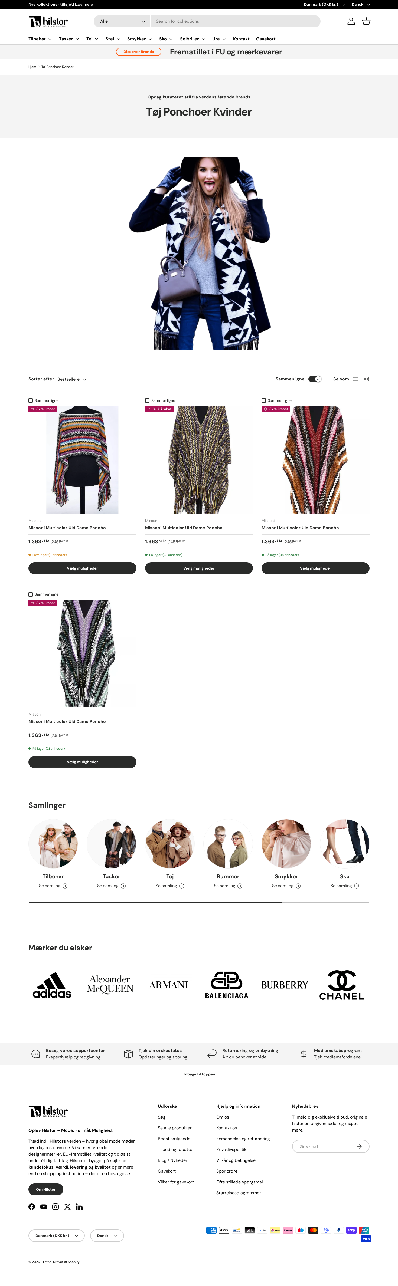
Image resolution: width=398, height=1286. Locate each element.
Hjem (32, 66)
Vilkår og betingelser (236, 1160)
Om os (222, 1117)
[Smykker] (286, 843)
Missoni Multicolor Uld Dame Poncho (67, 528)
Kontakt (241, 39)
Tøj (89, 39)
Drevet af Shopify (66, 1262)
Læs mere (84, 4)
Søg (161, 1117)
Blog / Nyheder (172, 1160)
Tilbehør (37, 39)
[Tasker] (111, 843)
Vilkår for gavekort (176, 1182)
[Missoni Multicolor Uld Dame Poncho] (82, 460)
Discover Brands (138, 51)
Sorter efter (41, 379)
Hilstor (46, 1262)
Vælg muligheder (82, 568)
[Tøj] (169, 843)
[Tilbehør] (53, 843)
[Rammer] (228, 843)
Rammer (228, 876)
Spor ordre (226, 1171)
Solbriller (189, 39)
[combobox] (207, 21)
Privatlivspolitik (231, 1149)
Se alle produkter (175, 1128)
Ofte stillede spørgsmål (239, 1182)
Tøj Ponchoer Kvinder (57, 66)
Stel (110, 39)
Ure (216, 39)
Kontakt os (226, 1128)
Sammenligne (290, 379)
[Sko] (344, 843)
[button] (366, 21)
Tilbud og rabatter (176, 1149)
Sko (163, 39)
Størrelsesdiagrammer (238, 1193)
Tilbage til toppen (199, 1074)
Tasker (66, 39)
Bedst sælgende (174, 1139)
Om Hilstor (46, 1189)
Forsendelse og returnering (243, 1139)
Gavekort (266, 39)
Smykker (136, 39)
